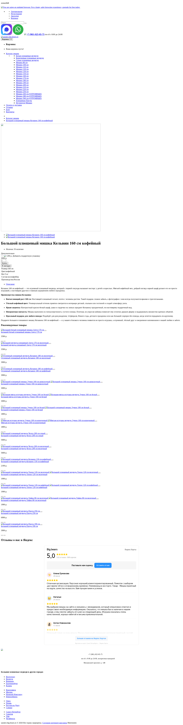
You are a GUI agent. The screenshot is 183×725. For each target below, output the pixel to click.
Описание (10, 284)
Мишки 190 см (22, 83)
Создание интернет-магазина (54, 723)
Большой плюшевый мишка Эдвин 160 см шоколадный (24, 384)
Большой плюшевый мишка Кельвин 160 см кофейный (29, 120)
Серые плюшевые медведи (27, 60)
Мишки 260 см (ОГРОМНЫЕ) (29, 94)
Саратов (9, 714)
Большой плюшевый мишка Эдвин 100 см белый (22, 410)
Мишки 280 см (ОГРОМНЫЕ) (29, 96)
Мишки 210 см (22, 87)
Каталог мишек (12, 118)
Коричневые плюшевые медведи (30, 58)
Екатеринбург (12, 683)
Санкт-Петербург (13, 712)
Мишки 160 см (22, 76)
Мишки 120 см (22, 69)
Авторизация (16, 11)
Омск (8, 701)
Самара (9, 708)
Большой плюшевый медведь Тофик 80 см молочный (23, 500)
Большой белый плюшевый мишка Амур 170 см (21, 332)
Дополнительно (7, 253)
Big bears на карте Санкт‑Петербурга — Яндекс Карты (91, 643)
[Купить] (45, 330)
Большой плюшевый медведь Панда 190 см (19, 526)
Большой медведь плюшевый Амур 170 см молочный (24, 345)
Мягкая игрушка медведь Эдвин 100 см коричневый (23, 423)
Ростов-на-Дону (13, 705)
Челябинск (10, 719)
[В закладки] (4, 341)
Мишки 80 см (22, 62)
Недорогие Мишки (24, 103)
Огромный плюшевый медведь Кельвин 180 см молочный (26, 358)
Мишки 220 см (22, 89)
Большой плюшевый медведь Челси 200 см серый (22, 436)
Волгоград (10, 677)
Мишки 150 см (22, 74)
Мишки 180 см (22, 80)
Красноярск (11, 690)
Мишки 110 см (22, 67)
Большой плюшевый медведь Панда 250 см (19, 513)
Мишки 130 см (22, 71)
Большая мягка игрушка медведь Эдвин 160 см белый (24, 397)
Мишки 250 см (22, 92)
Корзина (14, 18)
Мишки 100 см (22, 65)
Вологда (9, 679)
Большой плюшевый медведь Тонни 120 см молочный (24, 474)
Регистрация (16, 14)
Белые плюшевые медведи (27, 56)
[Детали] (2, 341)
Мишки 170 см (22, 78)
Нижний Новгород (14, 694)
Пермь (8, 703)
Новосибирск (11, 697)
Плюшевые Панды (24, 101)
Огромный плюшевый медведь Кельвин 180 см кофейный (26, 371)
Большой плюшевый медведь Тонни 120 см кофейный (24, 487)
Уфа (7, 716)
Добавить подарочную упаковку (26, 256)
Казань (9, 686)
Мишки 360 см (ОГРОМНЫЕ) (29, 98)
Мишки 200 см (22, 85)
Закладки (15, 16)
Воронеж (10, 681)
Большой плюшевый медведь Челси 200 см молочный (24, 448)
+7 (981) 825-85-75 (35, 34)
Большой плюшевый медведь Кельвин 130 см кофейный (25, 461)
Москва (9, 692)
